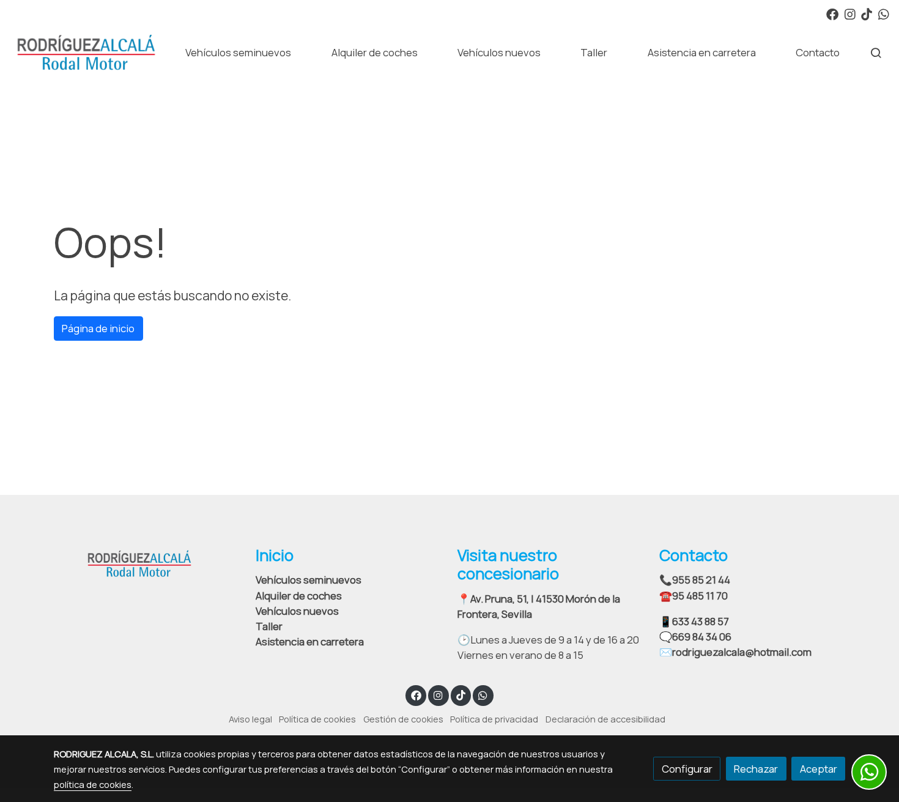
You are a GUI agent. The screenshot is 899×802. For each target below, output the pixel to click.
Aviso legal (250, 719)
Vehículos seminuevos (308, 580)
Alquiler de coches (299, 596)
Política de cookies (317, 719)
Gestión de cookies (403, 719)
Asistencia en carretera (310, 641)
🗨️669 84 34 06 (695, 636)
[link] (86, 52)
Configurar (687, 769)
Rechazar (756, 769)
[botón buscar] (876, 52)
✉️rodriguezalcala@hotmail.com (735, 652)
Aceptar (818, 769)
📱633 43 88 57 (694, 621)
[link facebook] (832, 13)
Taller (269, 626)
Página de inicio (98, 328)
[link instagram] (850, 13)
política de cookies (92, 784)
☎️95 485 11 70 (693, 596)
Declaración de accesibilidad (605, 719)
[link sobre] (146, 562)
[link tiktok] (866, 13)
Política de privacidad (494, 719)
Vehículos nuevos (297, 611)
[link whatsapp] (883, 13)
